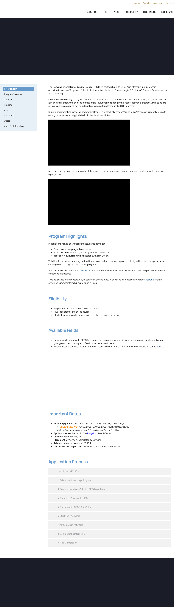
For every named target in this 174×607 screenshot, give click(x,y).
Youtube (146, 3)
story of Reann (84, 270)
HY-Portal (170, 3)
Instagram (135, 3)
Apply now (150, 279)
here (161, 346)
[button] (109, 471)
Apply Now (158, 3)
